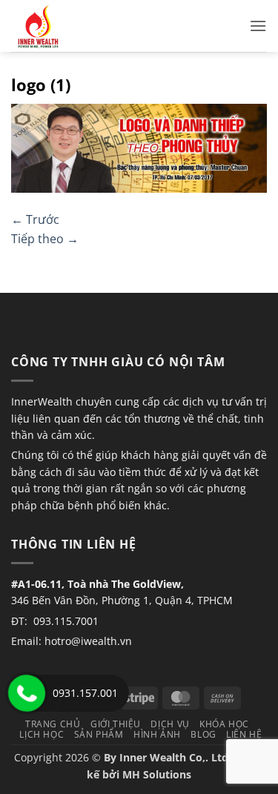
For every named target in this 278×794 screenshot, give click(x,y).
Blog (203, 734)
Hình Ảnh (157, 734)
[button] (258, 25)
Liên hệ (244, 734)
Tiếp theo (45, 239)
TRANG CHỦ (53, 724)
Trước (35, 219)
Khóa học (224, 724)
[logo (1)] (139, 147)
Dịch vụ (169, 724)
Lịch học (41, 734)
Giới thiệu (115, 724)
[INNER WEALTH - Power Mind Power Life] (85, 26)
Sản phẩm (99, 734)
